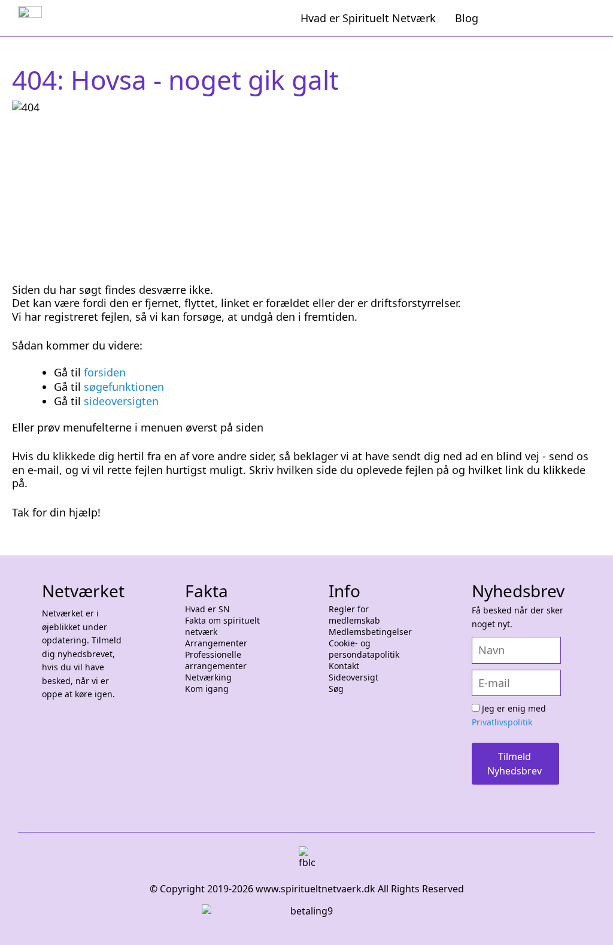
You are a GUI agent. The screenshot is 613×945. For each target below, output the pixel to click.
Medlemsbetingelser (370, 632)
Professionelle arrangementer (216, 660)
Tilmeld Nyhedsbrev (514, 763)
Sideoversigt (353, 677)
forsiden (105, 372)
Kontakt (344, 666)
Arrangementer (216, 643)
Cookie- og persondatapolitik (364, 649)
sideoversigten (121, 401)
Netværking (208, 677)
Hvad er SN (207, 609)
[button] (589, 921)
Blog (466, 18)
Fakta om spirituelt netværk (222, 626)
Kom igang (207, 688)
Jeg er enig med (509, 715)
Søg (336, 688)
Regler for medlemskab (354, 615)
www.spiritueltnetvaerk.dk (314, 888)
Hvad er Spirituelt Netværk (368, 18)
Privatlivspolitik (502, 722)
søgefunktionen (124, 386)
